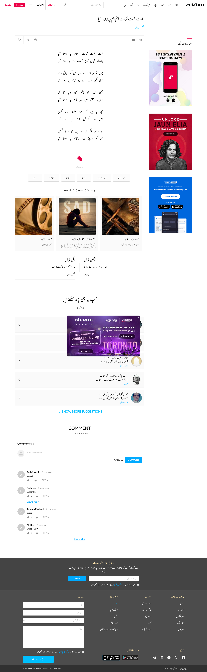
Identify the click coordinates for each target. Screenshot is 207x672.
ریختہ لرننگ (180, 623)
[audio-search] (65, 5)
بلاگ (132, 5)
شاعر (176, 5)
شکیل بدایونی (139, 27)
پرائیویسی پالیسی (119, 584)
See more (79, 539)
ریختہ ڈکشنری (180, 616)
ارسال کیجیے (35, 659)
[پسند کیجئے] (19, 40)
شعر (169, 5)
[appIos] (111, 657)
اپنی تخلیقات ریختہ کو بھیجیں (109, 629)
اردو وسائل (114, 623)
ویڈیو (155, 5)
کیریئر (149, 623)
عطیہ (116, 603)
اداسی (83, 177)
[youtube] (169, 657)
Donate (8, 5)
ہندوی (182, 603)
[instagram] (161, 657)
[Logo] (195, 5)
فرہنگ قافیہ (114, 610)
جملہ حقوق (166, 669)
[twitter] (176, 657)
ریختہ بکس (181, 629)
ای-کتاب (146, 5)
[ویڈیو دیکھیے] (133, 40)
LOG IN (40, 4)
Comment (133, 459)
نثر (138, 5)
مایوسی (68, 177)
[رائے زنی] (35, 40)
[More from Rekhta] (30, 5)
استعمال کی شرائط (174, 669)
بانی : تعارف (146, 610)
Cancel (118, 459)
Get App (19, 5)
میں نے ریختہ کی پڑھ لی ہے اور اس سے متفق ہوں (113, 584)
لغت (162, 5)
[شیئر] (27, 40)
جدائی (35, 177)
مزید (125, 5)
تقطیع (116, 616)
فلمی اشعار (51, 177)
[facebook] (183, 657)
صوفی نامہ (181, 610)
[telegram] (154, 657)
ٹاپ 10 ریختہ (102, 177)
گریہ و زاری (121, 177)
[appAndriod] (130, 657)
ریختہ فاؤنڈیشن (146, 603)
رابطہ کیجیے (147, 616)
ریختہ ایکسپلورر (146, 629)
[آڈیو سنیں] (140, 40)
